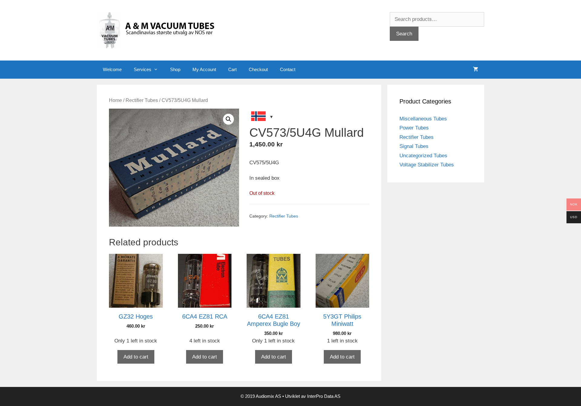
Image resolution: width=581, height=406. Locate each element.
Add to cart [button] (135, 357)
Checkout (258, 69)
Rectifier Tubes (142, 100)
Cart (232, 69)
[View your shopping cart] (475, 70)
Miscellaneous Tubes (423, 119)
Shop (175, 69)
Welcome (112, 69)
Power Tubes (414, 128)
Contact (287, 69)
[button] (228, 119)
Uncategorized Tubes (423, 156)
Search (404, 34)
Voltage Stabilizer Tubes (426, 165)
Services (142, 69)
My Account (204, 69)
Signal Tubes (413, 146)
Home (115, 100)
